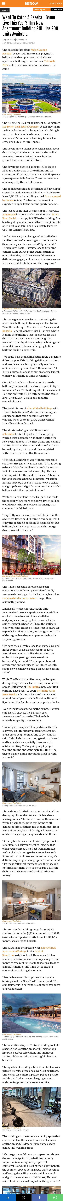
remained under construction (19, 598)
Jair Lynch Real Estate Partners (20, 126)
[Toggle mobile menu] (4, 3)
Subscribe (56, 3)
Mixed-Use (57, 9)
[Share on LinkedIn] (8, 1197)
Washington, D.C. (41, 9)
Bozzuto (7, 330)
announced (9, 214)
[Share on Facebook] (39, 1197)
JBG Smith (33, 686)
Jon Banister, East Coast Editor (17, 43)
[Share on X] (24, 1197)
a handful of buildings (39, 408)
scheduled (8, 434)
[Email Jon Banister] (33, 43)
